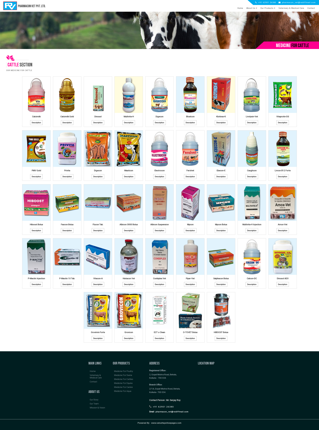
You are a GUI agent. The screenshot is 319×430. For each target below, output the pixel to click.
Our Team (94, 403)
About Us (251, 8)
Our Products (267, 8)
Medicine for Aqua (122, 391)
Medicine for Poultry (123, 371)
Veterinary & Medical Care (291, 8)
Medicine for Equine (123, 383)
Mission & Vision (97, 407)
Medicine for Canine (123, 387)
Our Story (94, 399)
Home (240, 8)
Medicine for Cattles (123, 379)
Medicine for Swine (123, 375)
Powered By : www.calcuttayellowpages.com (159, 423)
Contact (311, 8)
